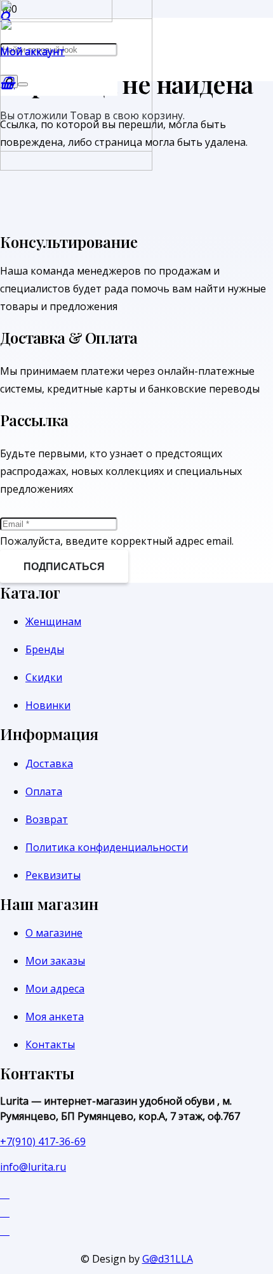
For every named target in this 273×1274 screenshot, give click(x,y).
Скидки (43, 677)
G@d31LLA (167, 1259)
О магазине (54, 933)
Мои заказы (55, 961)
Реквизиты (53, 875)
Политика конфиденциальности (106, 847)
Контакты (50, 1044)
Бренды (44, 649)
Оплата (43, 791)
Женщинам (53, 621)
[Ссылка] (76, 167)
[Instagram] (5, 1229)
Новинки (47, 705)
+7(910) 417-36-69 (43, 1141)
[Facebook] (5, 1193)
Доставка (49, 763)
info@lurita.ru (33, 1167)
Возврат (46, 819)
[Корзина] (7, 82)
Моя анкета (54, 1017)
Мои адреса (54, 989)
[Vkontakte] (5, 1211)
